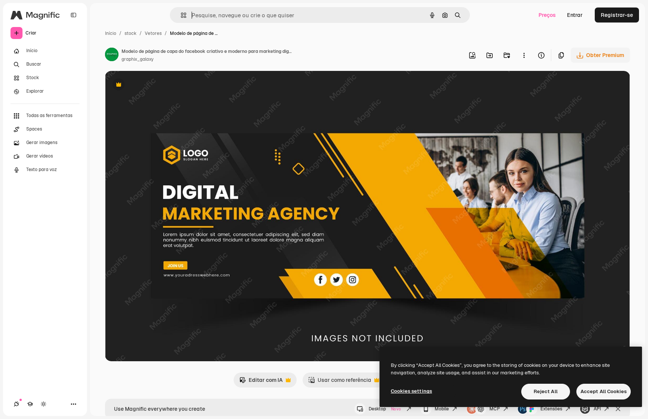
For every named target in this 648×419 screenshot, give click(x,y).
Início (110, 33)
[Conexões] (16, 404)
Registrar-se (617, 15)
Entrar (575, 15)
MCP (494, 409)
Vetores (153, 33)
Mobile (442, 409)
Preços (547, 15)
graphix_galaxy (137, 59)
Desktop (385, 409)
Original (153, 85)
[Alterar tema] (44, 404)
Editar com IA (261, 382)
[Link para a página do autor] (111, 55)
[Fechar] (618, 409)
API (597, 409)
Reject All (546, 391)
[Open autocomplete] (180, 15)
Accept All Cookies (603, 391)
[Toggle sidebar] (74, 15)
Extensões (551, 409)
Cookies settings (411, 391)
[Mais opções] (523, 55)
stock (130, 33)
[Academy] (30, 404)
